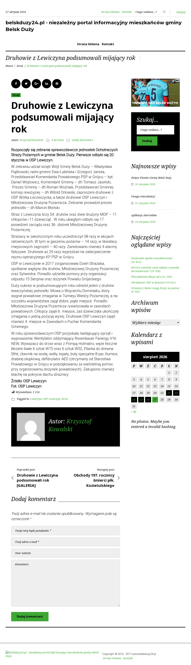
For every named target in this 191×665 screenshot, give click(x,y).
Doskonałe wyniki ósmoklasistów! (152, 258)
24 (133, 399)
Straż (20, 66)
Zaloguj (180, 12)
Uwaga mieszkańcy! (143, 196)
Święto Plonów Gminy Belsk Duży (151, 177)
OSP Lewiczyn (51, 399)
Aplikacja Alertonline (144, 215)
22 (168, 393)
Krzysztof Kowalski (31, 140)
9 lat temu (57, 140)
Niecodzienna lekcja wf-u (146, 276)
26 (148, 399)
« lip (133, 411)
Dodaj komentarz (82, 140)
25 (141, 399)
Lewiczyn (35, 399)
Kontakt (127, 12)
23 (176, 393)
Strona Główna (110, 12)
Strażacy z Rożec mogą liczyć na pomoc (155, 288)
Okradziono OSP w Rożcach (148, 282)
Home (9, 66)
